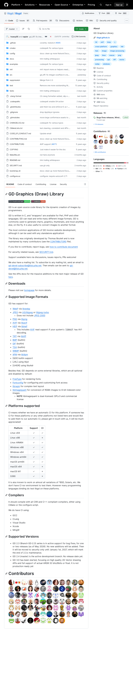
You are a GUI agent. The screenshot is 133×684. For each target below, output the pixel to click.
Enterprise (78, 4)
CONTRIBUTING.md (18, 139)
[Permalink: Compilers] (6, 495)
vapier (25, 37)
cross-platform (101, 47)
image (104, 51)
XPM (15, 354)
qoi (108, 60)
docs (12, 59)
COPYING (14, 149)
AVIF (15, 322)
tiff (114, 60)
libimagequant (19, 390)
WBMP (16, 351)
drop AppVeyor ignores (49, 112)
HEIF (15, 326)
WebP (15, 308)
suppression (15, 80)
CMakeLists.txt (16, 128)
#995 (58, 43)
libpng (24, 319)
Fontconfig (18, 382)
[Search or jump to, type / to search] (100, 5)
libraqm (16, 386)
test (11, 85)
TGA (15, 347)
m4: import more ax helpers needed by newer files (61, 69)
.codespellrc (15, 101)
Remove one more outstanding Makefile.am (58, 85)
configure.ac (15, 176)
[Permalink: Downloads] (6, 283)
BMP (15, 340)
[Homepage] (6, 5)
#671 (54, 144)
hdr (122, 47)
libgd (10, 13)
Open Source (61, 4)
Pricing (91, 4)
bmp (109, 42)
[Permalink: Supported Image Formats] (6, 297)
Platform (15, 4)
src (11, 75)
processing (99, 60)
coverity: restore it (47, 43)
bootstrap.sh (15, 171)
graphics (114, 47)
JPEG (15, 312)
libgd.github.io (103, 37)
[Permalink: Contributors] (6, 573)
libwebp (26, 308)
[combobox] (56, 29)
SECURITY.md (16, 165)
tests (12, 91)
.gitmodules (15, 117)
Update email (45, 133)
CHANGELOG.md (17, 123)
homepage (29, 290)
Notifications (89, 13)
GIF (14, 343)
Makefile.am (15, 155)
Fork (106, 13)
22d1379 (58, 36)
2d (96, 42)
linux (104, 55)
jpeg (97, 55)
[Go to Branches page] (23, 29)
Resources (44, 4)
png (119, 55)
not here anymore (47, 155)
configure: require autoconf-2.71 (53, 176)
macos (111, 55)
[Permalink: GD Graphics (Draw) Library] (6, 194)
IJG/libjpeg (27, 312)
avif (102, 42)
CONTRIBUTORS (17, 144)
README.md (15, 160)
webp (97, 64)
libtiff (23, 336)
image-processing (117, 51)
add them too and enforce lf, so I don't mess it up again (63, 107)
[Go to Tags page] (29, 29)
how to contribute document (64, 246)
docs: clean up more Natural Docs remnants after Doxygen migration (69, 53)
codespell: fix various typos (51, 48)
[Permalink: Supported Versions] (6, 536)
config (12, 53)
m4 (11, 69)
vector (121, 60)
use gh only (45, 165)
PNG (15, 319)
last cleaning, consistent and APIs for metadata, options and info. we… (70, 128)
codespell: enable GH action (52, 101)
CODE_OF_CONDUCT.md (20, 133)
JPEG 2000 (39, 315)
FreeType (17, 379)
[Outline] (85, 184)
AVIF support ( (46, 144)
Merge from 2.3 (46, 80)
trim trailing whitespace (50, 59)
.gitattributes (15, 107)
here (10, 277)
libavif (24, 322)
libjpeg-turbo (42, 312)
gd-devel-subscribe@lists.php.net (24, 265)
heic (96, 51)
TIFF (15, 336)
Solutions (30, 4)
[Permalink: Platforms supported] (6, 406)
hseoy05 (14, 37)
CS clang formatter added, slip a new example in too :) (63, 96)
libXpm (24, 354)
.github (13, 43)
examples (14, 64)
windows (106, 64)
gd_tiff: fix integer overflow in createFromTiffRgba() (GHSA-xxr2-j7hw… (70, 75)
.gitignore (14, 112)
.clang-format (15, 96)
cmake (12, 48)
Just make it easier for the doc (53, 149)
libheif (24, 326)
